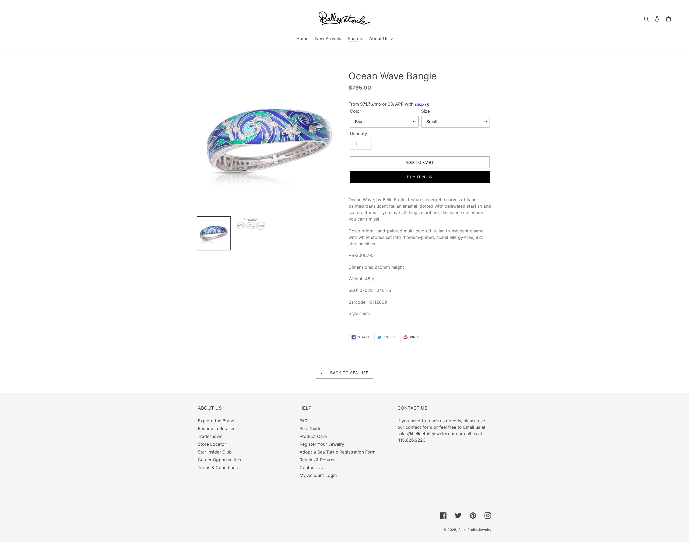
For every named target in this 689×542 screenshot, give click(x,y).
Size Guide (310, 428)
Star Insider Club (215, 452)
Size (425, 111)
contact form (419, 427)
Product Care (313, 436)
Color (355, 111)
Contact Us (311, 467)
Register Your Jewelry (322, 444)
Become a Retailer (216, 428)
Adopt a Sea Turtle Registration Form (337, 452)
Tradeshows (210, 436)
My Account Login (318, 475)
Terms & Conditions (218, 467)
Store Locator (212, 444)
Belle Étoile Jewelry (474, 529)
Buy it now (420, 177)
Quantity (358, 133)
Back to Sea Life (348, 372)
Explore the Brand (216, 420)
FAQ (304, 420)
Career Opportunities (219, 459)
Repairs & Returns (317, 459)
